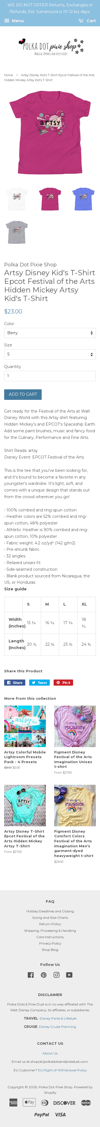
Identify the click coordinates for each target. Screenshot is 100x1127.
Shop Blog (50, 950)
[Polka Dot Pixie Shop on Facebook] (31, 976)
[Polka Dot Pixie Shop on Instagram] (56, 976)
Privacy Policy (50, 943)
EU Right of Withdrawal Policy (62, 1070)
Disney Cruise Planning (57, 1027)
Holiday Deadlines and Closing (50, 911)
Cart (91, 20)
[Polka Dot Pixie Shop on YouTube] (69, 976)
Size (8, 345)
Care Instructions (50, 937)
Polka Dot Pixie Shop (55, 1087)
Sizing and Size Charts (50, 917)
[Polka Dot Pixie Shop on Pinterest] (44, 976)
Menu (17, 20)
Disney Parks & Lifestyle (58, 1018)
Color (9, 323)
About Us (50, 1053)
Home (8, 75)
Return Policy (50, 924)
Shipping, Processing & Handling (50, 930)
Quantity (12, 366)
